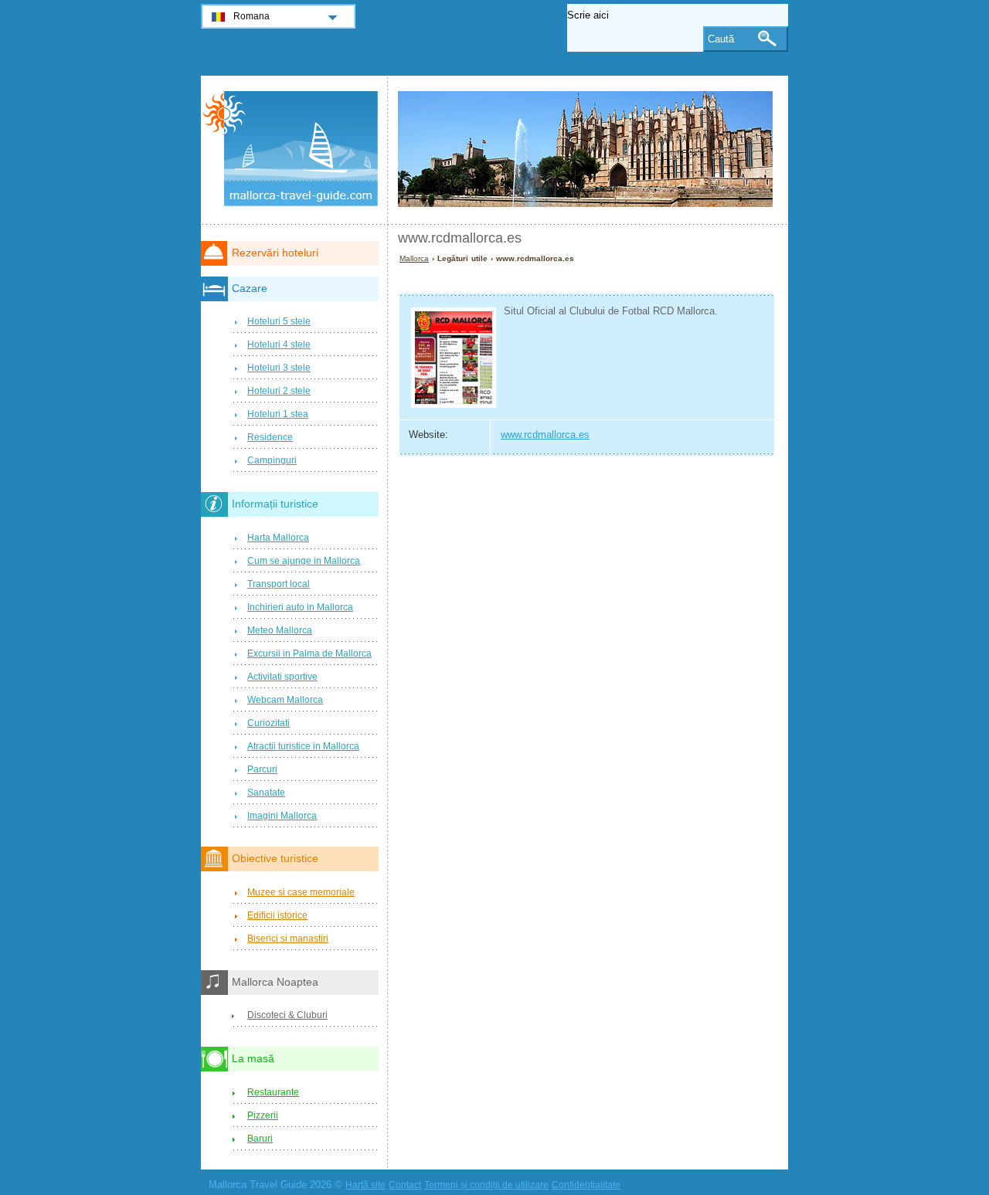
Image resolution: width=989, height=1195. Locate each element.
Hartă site (365, 1185)
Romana (251, 16)
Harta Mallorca (278, 537)
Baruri (260, 1138)
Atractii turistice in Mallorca (303, 746)
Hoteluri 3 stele (279, 367)
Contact (405, 1185)
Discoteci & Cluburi (287, 1015)
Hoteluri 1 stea (277, 414)
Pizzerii (262, 1115)
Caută (721, 39)
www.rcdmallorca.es (545, 434)
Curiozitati (268, 723)
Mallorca (414, 258)
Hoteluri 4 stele (279, 344)
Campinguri (272, 460)
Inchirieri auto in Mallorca (300, 607)
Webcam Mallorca (285, 699)
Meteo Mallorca (279, 630)
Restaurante (273, 1092)
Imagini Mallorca (282, 815)
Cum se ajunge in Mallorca (303, 560)
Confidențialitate (586, 1185)
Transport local (278, 584)
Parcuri (262, 769)
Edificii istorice (277, 915)
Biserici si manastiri (287, 938)
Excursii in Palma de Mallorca (309, 653)
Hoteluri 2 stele (279, 390)
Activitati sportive (282, 676)
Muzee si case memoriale (301, 892)
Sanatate (266, 792)
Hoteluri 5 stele (279, 321)
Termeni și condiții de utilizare (486, 1185)
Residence (270, 437)
